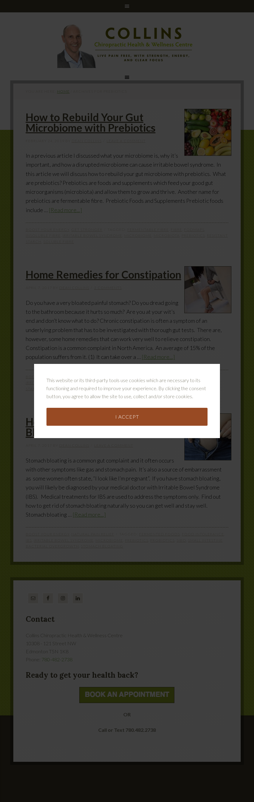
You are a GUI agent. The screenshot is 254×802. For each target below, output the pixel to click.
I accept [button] (127, 417)
